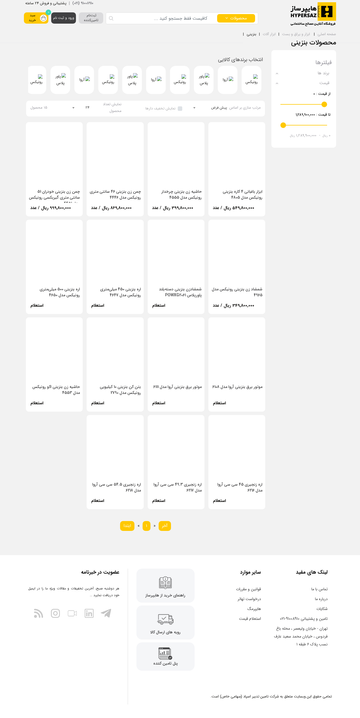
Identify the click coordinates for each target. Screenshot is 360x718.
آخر (165, 525)
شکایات (322, 609)
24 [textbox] (87, 108)
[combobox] (210, 108)
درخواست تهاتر (249, 599)
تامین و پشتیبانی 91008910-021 (304, 619)
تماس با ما (319, 589)
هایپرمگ (254, 609)
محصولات (238, 18)
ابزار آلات (269, 34)
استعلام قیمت (250, 619)
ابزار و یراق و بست (296, 34)
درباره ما (321, 599)
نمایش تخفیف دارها (160, 108)
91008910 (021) (82, 3)
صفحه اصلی (327, 34)
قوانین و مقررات (248, 589)
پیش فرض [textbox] (219, 108)
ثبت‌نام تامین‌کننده (91, 18)
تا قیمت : (313, 115)
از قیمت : (321, 94)
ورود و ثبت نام (63, 18)
